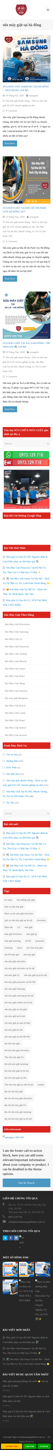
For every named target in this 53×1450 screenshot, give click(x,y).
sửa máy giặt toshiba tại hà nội (18, 1002)
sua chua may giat (34, 947)
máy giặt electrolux (13, 934)
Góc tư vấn (11, 754)
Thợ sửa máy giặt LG (14, 1057)
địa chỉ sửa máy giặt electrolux (18, 1098)
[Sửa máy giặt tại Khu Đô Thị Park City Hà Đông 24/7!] (26, 180)
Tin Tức (10, 802)
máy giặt (28, 927)
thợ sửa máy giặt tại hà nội (17, 1071)
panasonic (39, 941)
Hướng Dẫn (12, 761)
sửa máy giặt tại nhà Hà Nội (17, 1036)
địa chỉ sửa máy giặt (14, 1091)
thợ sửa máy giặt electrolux (17, 1050)
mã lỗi (28, 941)
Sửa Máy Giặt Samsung (16, 631)
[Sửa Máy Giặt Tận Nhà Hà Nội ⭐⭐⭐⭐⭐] (21, 9)
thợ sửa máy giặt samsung (16, 1064)
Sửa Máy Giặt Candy (15, 713)
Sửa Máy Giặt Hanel (15, 720)
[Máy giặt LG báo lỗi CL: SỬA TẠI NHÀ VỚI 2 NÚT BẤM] (26, 1300)
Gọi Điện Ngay (11, 1446)
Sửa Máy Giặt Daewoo (16, 690)
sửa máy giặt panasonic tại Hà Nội (20, 982)
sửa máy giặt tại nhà (14, 1030)
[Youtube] (21, 1242)
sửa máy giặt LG (12, 975)
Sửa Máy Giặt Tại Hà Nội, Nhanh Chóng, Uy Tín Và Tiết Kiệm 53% (24, 231)
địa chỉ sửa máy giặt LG (15, 1105)
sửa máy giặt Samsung (15, 989)
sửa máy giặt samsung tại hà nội (19, 995)
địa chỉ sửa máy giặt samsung (18, 1112)
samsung (8, 947)
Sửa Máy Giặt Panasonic (17, 646)
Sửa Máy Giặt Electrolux (17, 624)
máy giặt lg (31, 934)
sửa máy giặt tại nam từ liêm (17, 1023)
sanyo (19, 947)
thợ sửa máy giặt (12, 1043)
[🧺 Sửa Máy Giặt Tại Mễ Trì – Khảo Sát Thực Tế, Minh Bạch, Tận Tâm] (10, 1293)
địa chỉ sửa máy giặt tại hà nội (18, 1119)
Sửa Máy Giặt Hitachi (16, 661)
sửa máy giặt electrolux (15, 961)
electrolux (41, 920)
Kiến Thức (11, 767)
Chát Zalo (30, 1446)
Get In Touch (26, 1182)
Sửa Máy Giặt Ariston (16, 735)
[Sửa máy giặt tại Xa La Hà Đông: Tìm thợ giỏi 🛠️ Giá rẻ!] (26, 315)
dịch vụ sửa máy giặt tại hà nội (18, 920)
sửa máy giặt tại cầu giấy (16, 1009)
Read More (10, 143)
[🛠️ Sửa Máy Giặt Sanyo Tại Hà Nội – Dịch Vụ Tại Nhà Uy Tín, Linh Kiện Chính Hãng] (42, 1276)
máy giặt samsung (13, 941)
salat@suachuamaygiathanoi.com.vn (26, 1221)
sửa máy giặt (29, 954)
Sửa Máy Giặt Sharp (15, 683)
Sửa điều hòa (12, 774)
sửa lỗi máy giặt (12, 954)
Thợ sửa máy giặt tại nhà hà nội (19, 1084)
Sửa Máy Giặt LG (13, 639)
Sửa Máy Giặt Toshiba (16, 653)
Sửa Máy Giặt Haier (15, 676)
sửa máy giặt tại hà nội (15, 1016)
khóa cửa (9, 927)
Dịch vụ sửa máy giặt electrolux (19, 913)
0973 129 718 (15, 1217)
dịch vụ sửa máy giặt (14, 906)
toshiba (41, 1084)
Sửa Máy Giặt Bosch (15, 705)
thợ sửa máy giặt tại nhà (15, 1078)
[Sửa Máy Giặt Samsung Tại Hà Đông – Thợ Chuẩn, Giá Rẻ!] (26, 58)
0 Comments (11, 110)
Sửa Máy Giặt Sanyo (15, 668)
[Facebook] (10, 1237)
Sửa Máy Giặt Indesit (15, 727)
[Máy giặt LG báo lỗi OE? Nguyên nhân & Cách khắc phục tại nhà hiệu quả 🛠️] (10, 1276)
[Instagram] (16, 1237)
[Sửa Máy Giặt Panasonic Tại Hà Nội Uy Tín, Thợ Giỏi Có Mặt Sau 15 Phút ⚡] (26, 1276)
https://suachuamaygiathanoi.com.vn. (29, 1437)
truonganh (33, 95)
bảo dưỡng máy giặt (26, 900)
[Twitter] (5, 1237)
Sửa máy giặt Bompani (16, 698)
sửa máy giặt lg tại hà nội (35, 975)
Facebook (44, 1446)
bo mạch (8, 900)
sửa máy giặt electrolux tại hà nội (20, 968)
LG (18, 927)
